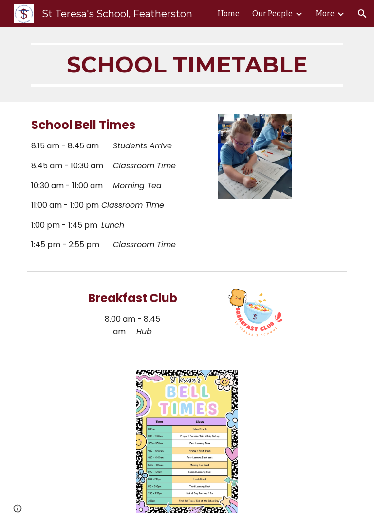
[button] (362, 13)
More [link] (325, 13)
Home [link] (229, 13)
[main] (186, 65)
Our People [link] (272, 13)
